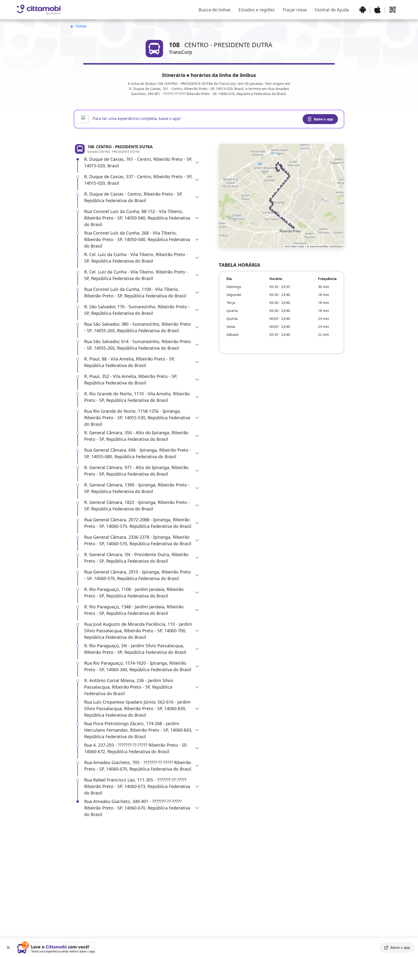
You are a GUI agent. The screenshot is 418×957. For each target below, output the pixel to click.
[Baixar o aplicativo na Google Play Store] (363, 9)
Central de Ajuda (332, 10)
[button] (141, 162)
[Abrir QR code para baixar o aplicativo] (392, 9)
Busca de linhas (215, 10)
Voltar (81, 26)
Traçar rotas (295, 10)
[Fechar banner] (8, 947)
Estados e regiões (257, 10)
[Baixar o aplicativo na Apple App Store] (377, 9)
